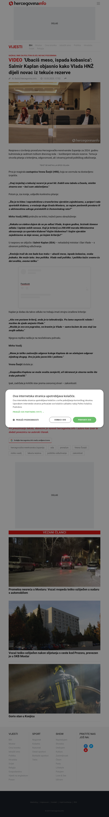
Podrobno (17, 407)
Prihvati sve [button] (84, 419)
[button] (54, 412)
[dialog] (54, 408)
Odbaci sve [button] (60, 419)
